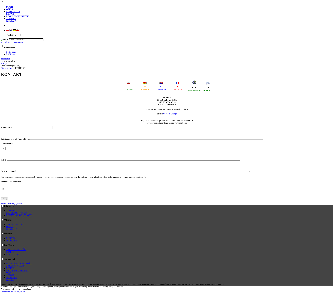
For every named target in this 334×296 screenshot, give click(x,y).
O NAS (9, 227)
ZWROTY (10, 238)
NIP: (3, 148)
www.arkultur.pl (170, 114)
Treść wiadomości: (9, 171)
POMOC (10, 252)
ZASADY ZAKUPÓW (16, 249)
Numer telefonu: (8, 143)
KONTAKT (11, 229)
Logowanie (11, 52)
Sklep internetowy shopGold (13, 291)
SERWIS (10, 210)
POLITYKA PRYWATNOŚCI (19, 215)
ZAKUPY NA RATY (15, 224)
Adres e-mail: (7, 127)
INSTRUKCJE (12, 254)
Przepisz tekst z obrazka (11, 181)
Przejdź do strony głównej (12, 203)
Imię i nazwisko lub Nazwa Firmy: (15, 139)
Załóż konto (11, 54)
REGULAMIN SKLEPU (17, 213)
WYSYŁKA (11, 240)
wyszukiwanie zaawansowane (13, 42)
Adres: (4, 160)
